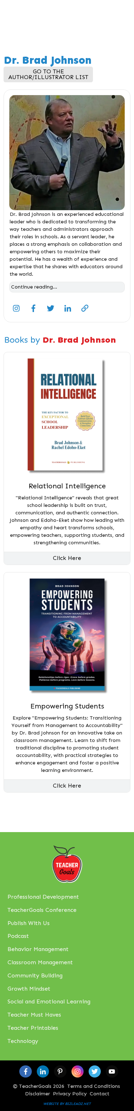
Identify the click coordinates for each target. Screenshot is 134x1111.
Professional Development (43, 896)
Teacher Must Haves (34, 1014)
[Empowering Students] (67, 635)
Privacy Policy (70, 1094)
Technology (23, 1041)
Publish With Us (29, 923)
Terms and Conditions (93, 1086)
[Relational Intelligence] (67, 415)
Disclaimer (37, 1094)
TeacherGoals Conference (42, 910)
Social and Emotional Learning (49, 1001)
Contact (99, 1094)
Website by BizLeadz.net (67, 1104)
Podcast (18, 936)
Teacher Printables (33, 1027)
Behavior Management (38, 949)
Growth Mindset (29, 988)
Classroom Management (40, 962)
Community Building (35, 975)
